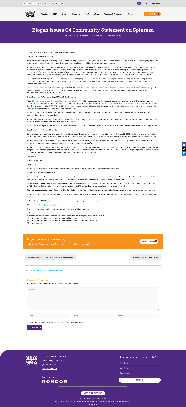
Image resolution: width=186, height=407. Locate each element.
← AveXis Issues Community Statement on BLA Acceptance (50, 257)
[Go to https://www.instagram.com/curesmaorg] (53, 3)
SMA (55, 14)
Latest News (155, 3)
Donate (152, 14)
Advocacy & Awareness (113, 14)
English (29, 3)
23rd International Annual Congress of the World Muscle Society (55, 101)
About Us (44, 14)
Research (76, 14)
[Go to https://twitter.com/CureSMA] (56, 3)
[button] (139, 3)
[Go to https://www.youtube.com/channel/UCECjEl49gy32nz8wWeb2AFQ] (59, 3)
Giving (130, 14)
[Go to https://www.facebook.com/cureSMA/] (46, 3)
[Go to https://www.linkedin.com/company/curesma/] (49, 3)
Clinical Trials (97, 35)
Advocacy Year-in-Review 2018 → (146, 257)
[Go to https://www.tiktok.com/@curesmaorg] (63, 3)
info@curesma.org (50, 368)
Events (64, 14)
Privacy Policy (93, 405)
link (111, 70)
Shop (147, 3)
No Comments (85, 35)
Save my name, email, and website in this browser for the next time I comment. (58, 322)
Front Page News (109, 35)
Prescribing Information (48, 205)
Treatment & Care (92, 14)
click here (44, 84)
